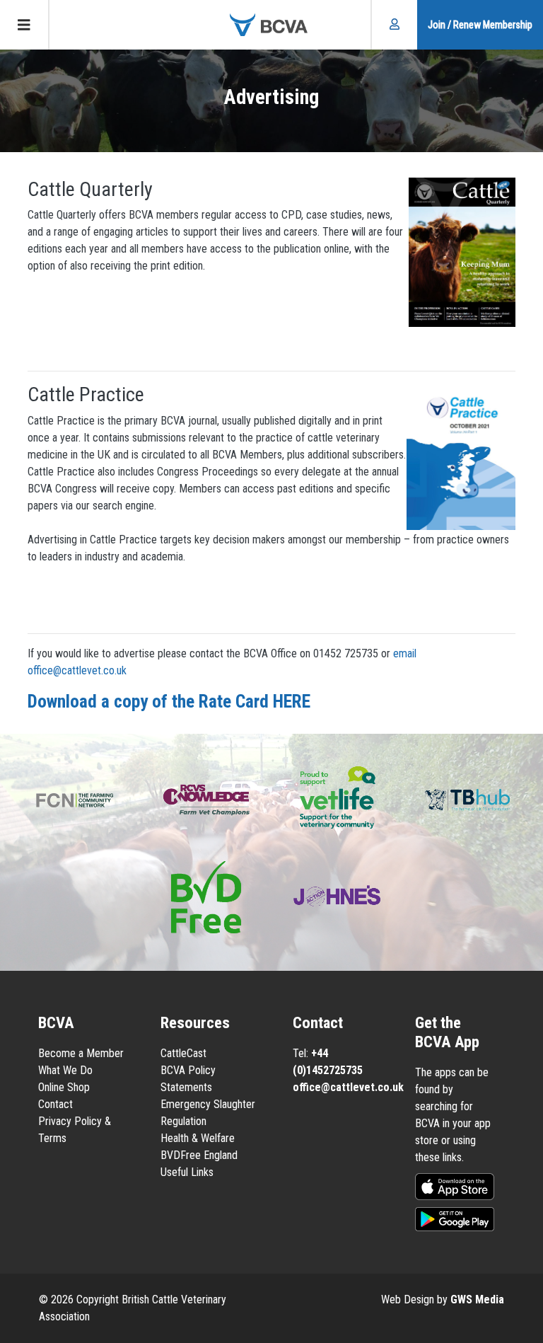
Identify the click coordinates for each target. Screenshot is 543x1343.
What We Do (65, 1070)
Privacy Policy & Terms (74, 1129)
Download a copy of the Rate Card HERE (169, 701)
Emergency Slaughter (207, 1104)
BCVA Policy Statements (188, 1079)
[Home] (271, 25)
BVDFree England (199, 1155)
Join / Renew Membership (480, 24)
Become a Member (81, 1053)
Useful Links (187, 1172)
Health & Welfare (197, 1138)
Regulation (183, 1121)
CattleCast (183, 1053)
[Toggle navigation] (24, 25)
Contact (55, 1104)
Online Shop (64, 1087)
